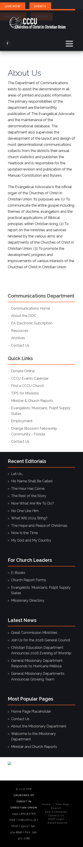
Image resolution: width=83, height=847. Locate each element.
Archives (18, 338)
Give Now (12, 6)
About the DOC (23, 316)
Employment (22, 421)
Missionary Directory (27, 600)
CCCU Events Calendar (29, 378)
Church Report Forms (28, 580)
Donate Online (23, 371)
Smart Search (58, 822)
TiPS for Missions (25, 393)
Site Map (62, 804)
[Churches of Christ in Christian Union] (37, 22)
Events (40, 6)
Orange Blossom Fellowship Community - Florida (34, 431)
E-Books (18, 573)
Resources (19, 331)
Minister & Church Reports (32, 401)
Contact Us (20, 345)
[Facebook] (7, 44)
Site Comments (56, 811)
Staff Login (56, 819)
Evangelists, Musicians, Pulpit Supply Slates (41, 411)
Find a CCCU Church (27, 386)
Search (56, 808)
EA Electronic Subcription (31, 323)
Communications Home (30, 308)
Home (46, 804)
